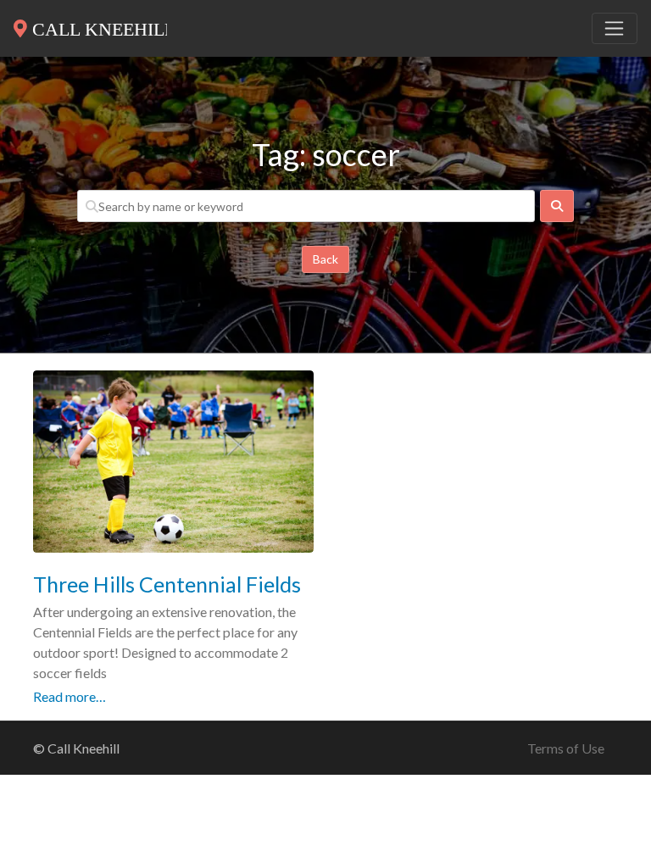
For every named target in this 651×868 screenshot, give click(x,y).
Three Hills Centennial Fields (167, 584)
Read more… (69, 696)
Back (325, 259)
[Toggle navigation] (614, 29)
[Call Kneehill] (90, 25)
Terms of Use (565, 748)
